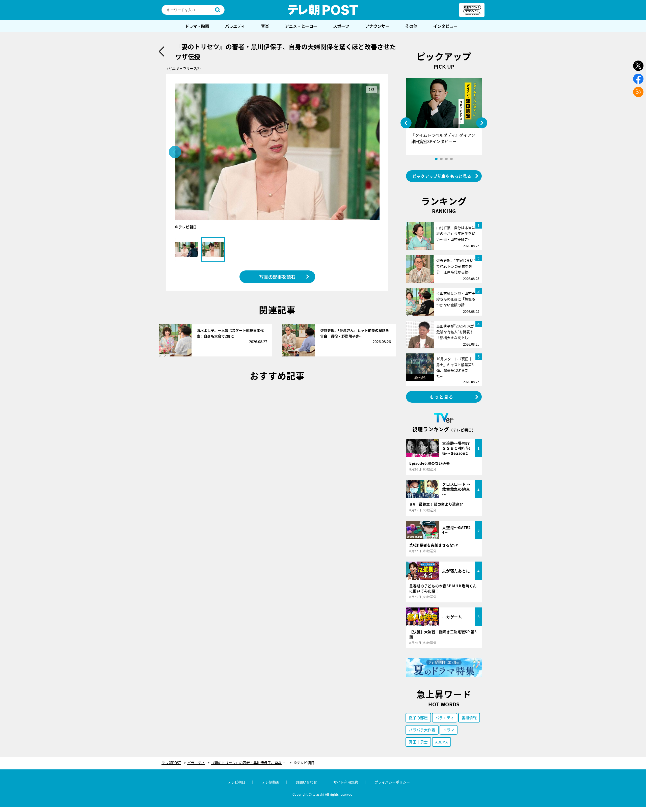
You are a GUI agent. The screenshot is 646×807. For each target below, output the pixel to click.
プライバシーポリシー (392, 782)
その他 (411, 26)
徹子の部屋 (418, 717)
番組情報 (469, 717)
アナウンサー (377, 26)
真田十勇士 (418, 741)
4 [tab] (451, 159)
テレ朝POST (323, 9)
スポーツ (341, 26)
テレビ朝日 (236, 782)
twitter (638, 66)
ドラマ (448, 729)
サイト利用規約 (345, 782)
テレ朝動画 (270, 782)
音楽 (265, 26)
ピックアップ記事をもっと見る (441, 176)
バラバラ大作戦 (422, 729)
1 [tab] (436, 159)
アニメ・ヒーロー (301, 26)
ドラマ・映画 (197, 26)
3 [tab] (446, 159)
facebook (638, 79)
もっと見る (442, 397)
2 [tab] (441, 159)
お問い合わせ (306, 782)
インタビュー (445, 26)
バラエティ (235, 26)
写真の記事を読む (277, 276)
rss (638, 92)
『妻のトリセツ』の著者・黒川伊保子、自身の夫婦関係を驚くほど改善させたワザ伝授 (251, 763)
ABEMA (441, 741)
